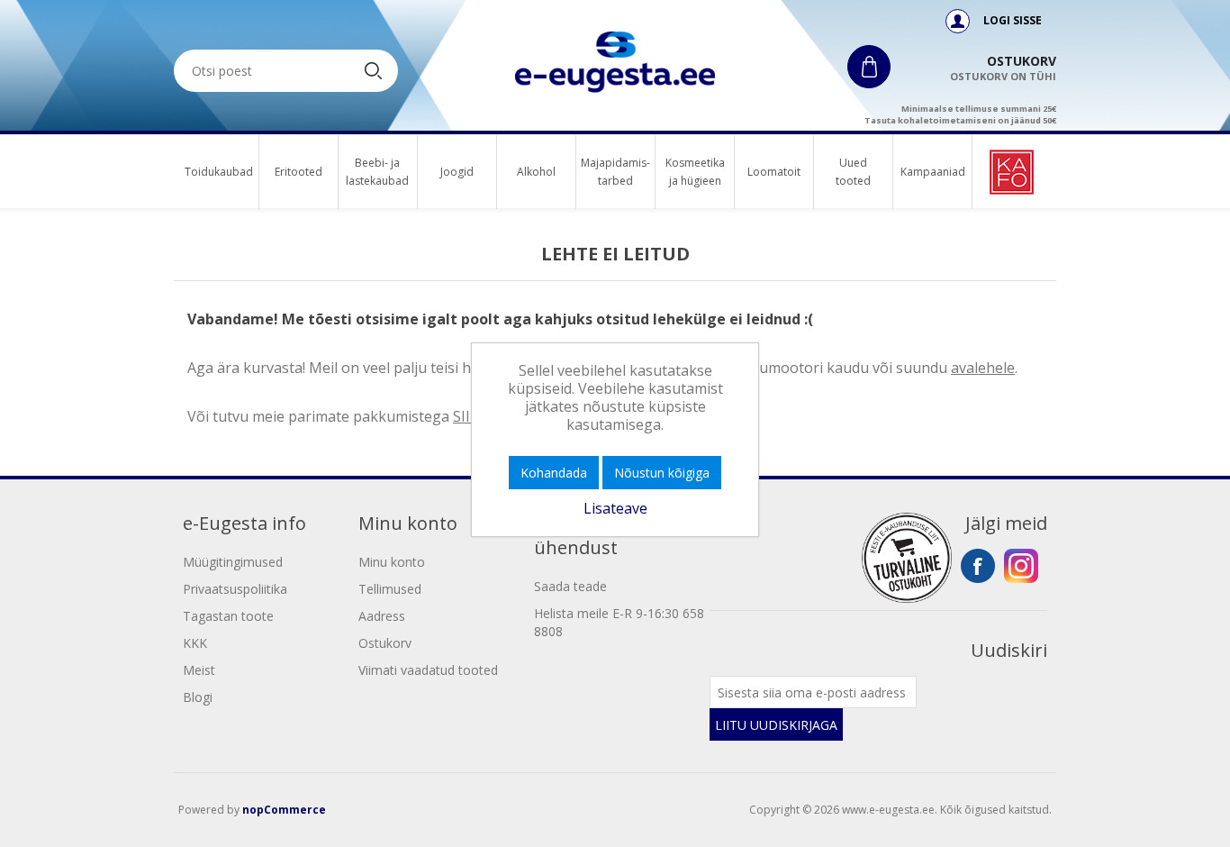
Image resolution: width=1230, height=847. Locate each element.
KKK (195, 642)
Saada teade (570, 586)
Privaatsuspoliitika (235, 588)
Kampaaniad (932, 171)
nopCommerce (284, 809)
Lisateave (615, 508)
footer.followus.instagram (1021, 566)
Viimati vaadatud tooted (428, 670)
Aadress (381, 615)
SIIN (467, 416)
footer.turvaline (907, 558)
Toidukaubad (219, 171)
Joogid (457, 171)
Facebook (978, 566)
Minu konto (391, 561)
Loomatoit (774, 171)
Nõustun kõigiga (662, 472)
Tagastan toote (228, 615)
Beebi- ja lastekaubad (377, 171)
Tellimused (389, 588)
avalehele (983, 368)
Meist (199, 670)
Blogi (198, 697)
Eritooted (298, 171)
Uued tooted (853, 171)
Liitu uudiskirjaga (776, 724)
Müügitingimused (233, 561)
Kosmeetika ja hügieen (694, 171)
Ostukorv (385, 642)
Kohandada (553, 472)
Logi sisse (1011, 20)
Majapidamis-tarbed (615, 171)
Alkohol (536, 171)
